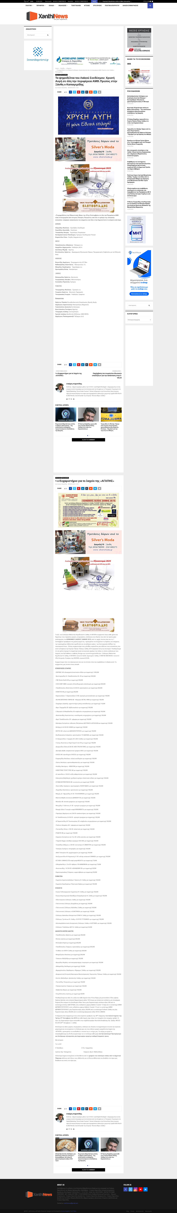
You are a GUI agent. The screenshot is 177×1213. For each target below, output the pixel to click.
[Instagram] (135, 1189)
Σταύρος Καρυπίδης (62, 87)
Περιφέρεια (40, 5)
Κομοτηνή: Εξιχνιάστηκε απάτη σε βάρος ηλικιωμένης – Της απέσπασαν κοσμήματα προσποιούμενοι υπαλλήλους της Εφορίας (65, 427)
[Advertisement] (88, 42)
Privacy (132, 1211)
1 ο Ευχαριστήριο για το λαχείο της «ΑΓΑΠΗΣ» (68, 374)
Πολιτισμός (58, 477)
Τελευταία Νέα (76, 5)
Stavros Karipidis (65, 1211)
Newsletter (70, 1)
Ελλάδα (51, 5)
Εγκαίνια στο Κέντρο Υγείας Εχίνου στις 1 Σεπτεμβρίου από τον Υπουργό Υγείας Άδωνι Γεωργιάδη (139, 142)
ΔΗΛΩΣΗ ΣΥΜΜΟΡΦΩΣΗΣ (59, 1)
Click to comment (88, 440)
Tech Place (73, 1211)
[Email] (145, 1189)
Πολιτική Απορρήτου (112, 5)
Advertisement (140, 1211)
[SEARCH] (48, 35)
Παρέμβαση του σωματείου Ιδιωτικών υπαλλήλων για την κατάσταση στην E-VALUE (107, 375)
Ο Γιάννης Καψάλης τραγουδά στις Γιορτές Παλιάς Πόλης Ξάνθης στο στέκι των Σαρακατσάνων (87, 426)
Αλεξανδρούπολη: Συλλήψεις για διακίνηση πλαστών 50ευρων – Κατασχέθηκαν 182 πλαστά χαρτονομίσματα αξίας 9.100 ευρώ (65, 1157)
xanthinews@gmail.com (71, 1203)
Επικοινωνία (48, 1)
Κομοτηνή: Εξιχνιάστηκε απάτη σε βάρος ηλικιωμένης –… (117, 1)
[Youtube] (140, 1189)
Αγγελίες (87, 5)
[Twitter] (131, 1189)
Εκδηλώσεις (62, 5)
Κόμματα (58, 74)
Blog (127, 1211)
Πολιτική (29, 5)
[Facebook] (126, 1189)
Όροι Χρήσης (97, 5)
